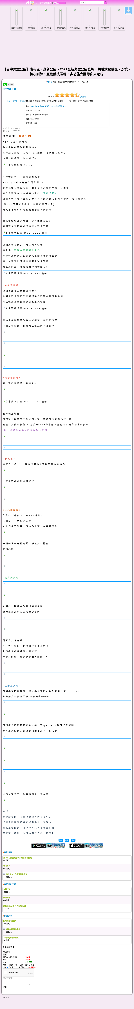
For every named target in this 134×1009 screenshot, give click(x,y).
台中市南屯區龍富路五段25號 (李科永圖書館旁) (48, 106)
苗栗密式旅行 (31, 28)
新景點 (35, 101)
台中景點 (49, 101)
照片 (67, 840)
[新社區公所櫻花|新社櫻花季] (46, 17)
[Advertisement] (67, 48)
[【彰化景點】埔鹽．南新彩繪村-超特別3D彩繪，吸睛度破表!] (90, 17)
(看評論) (83, 97)
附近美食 (8, 916)
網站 (60, 840)
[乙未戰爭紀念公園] (60, 17)
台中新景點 (81, 101)
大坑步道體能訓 (75, 28)
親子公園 (90, 101)
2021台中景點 (71, 101)
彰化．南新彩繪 (90, 28)
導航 (73, 840)
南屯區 (49, 82)
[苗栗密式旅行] (31, 17)
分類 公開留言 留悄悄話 (15, 967)
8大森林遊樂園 (104, 28)
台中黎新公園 (9, 89)
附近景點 (8, 852)
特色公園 (28, 101)
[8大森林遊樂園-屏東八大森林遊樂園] (104, 17)
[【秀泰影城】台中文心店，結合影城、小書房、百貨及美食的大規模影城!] (16, 17)
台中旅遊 (42, 101)
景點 (8, 101)
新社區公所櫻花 (46, 28)
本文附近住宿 (10, 884)
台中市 (14, 101)
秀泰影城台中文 (16, 28)
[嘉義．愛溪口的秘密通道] (119, 17)
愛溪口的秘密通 (119, 28)
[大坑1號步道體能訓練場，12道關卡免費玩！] (75, 17)
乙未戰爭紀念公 (60, 28)
